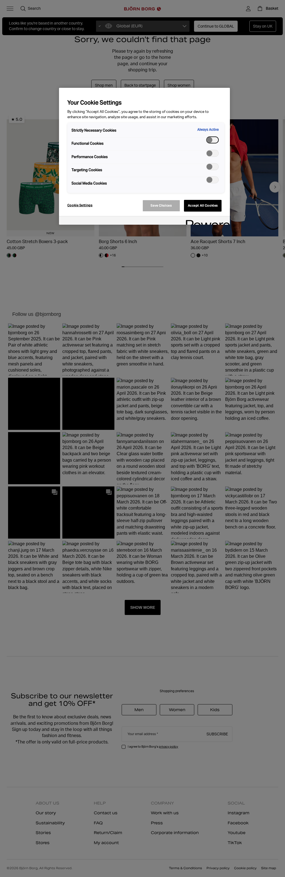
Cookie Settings (80, 205)
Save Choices (161, 205)
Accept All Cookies (203, 205)
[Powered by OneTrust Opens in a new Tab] (206, 221)
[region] (144, 156)
